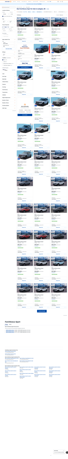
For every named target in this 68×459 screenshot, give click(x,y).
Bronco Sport (28, 7)
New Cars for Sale (19, 7)
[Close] (63, 450)
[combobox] (9, 7)
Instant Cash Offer (35, 1)
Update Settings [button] (29, 64)
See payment (19, 33)
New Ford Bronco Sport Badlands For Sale (26, 358)
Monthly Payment (20, 50)
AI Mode (49, 1)
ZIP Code (11, 12)
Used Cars (14, 1)
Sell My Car (29, 1)
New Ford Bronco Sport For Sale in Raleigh (27, 373)
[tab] (6, 324)
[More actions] (31, 41)
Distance (3, 12)
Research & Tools (42, 1)
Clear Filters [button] (25, 11)
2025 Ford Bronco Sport (10, 331)
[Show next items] (65, 12)
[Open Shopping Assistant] (67, 452)
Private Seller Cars (24, 1)
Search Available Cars (25, 67)
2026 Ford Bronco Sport (10, 330)
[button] (58, 1)
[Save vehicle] (32, 18)
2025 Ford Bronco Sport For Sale (10, 353)
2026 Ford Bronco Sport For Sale (10, 351)
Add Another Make (9, 48)
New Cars (18, 1)
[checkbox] (5, 34)
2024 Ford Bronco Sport (10, 332)
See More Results (42, 311)
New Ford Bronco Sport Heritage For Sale (26, 360)
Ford (24, 7)
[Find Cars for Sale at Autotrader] (8, 1)
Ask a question (24, 114)
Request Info (24, 41)
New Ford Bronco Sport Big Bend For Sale (12, 358)
